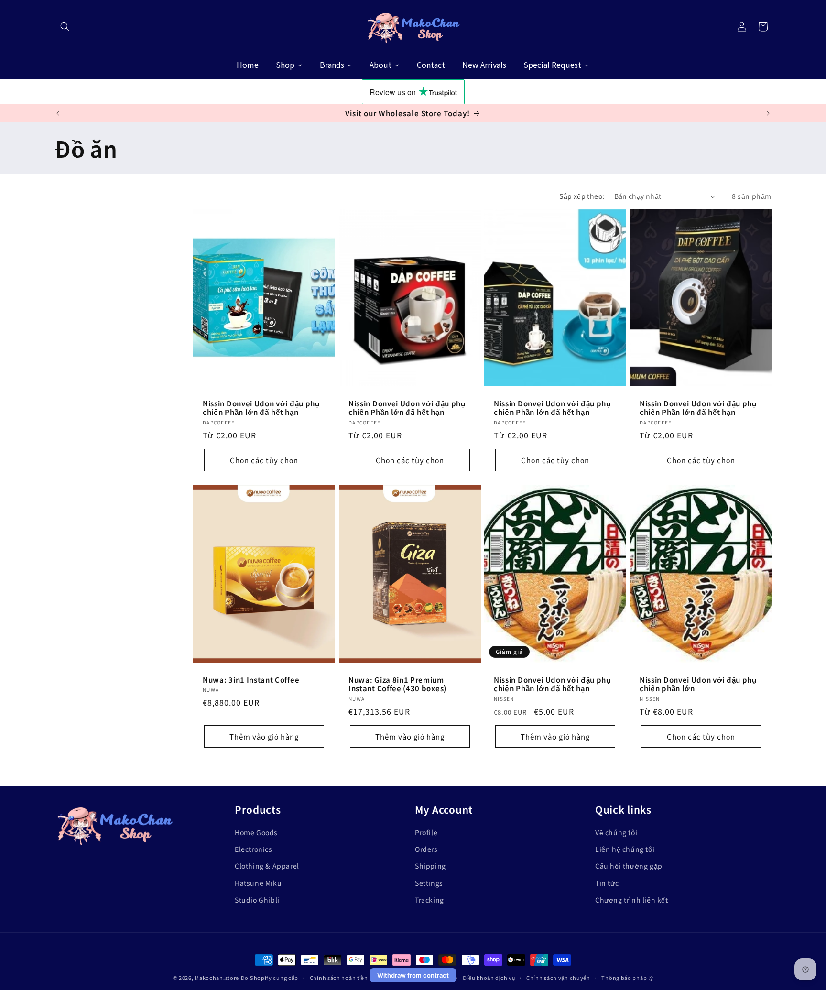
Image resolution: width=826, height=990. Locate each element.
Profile (426, 832)
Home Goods (256, 832)
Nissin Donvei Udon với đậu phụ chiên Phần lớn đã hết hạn (261, 408)
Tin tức (607, 883)
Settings (429, 883)
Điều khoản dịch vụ (489, 977)
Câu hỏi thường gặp (629, 865)
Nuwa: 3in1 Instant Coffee (251, 679)
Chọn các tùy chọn (264, 460)
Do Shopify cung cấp (269, 977)
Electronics (253, 849)
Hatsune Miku (258, 883)
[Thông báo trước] (57, 113)
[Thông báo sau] (768, 113)
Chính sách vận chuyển (558, 977)
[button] (65, 26)
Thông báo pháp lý (627, 977)
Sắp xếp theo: (581, 196)
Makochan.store (217, 977)
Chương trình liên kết (631, 899)
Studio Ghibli (257, 899)
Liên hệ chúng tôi (624, 849)
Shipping (430, 865)
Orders (426, 849)
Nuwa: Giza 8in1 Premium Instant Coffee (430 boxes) (397, 684)
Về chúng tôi (616, 832)
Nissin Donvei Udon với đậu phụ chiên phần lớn (698, 684)
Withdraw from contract (413, 975)
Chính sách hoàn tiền (339, 977)
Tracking (429, 899)
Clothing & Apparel (267, 865)
